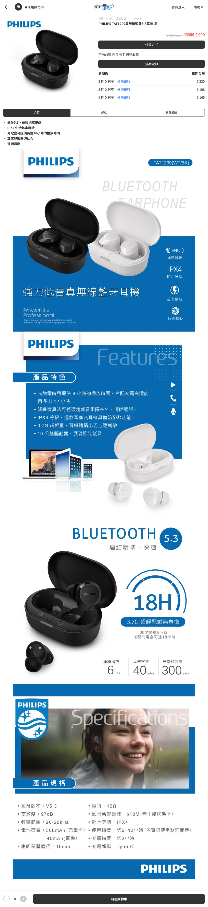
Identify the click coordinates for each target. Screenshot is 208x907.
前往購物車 (119, 898)
